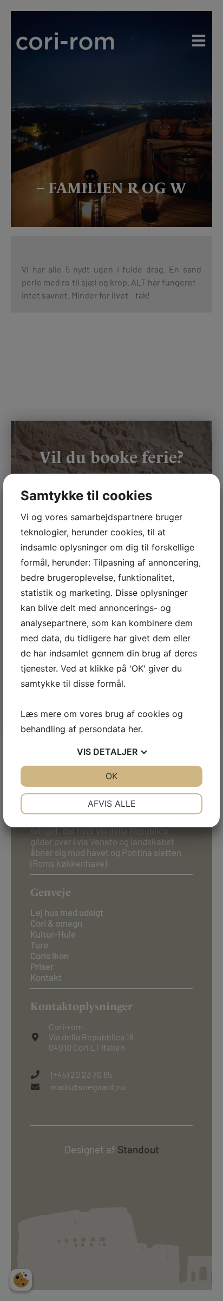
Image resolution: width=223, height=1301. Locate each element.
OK (111, 776)
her (134, 728)
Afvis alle (112, 803)
